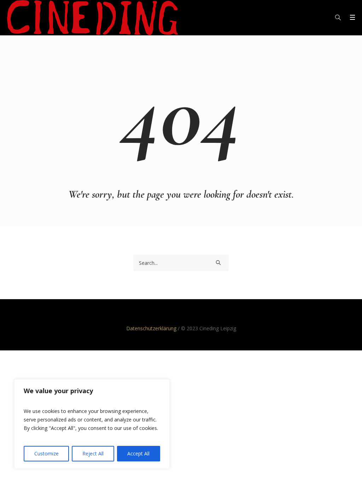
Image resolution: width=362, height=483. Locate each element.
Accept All (138, 453)
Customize (46, 453)
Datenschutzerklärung (151, 328)
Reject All (93, 453)
